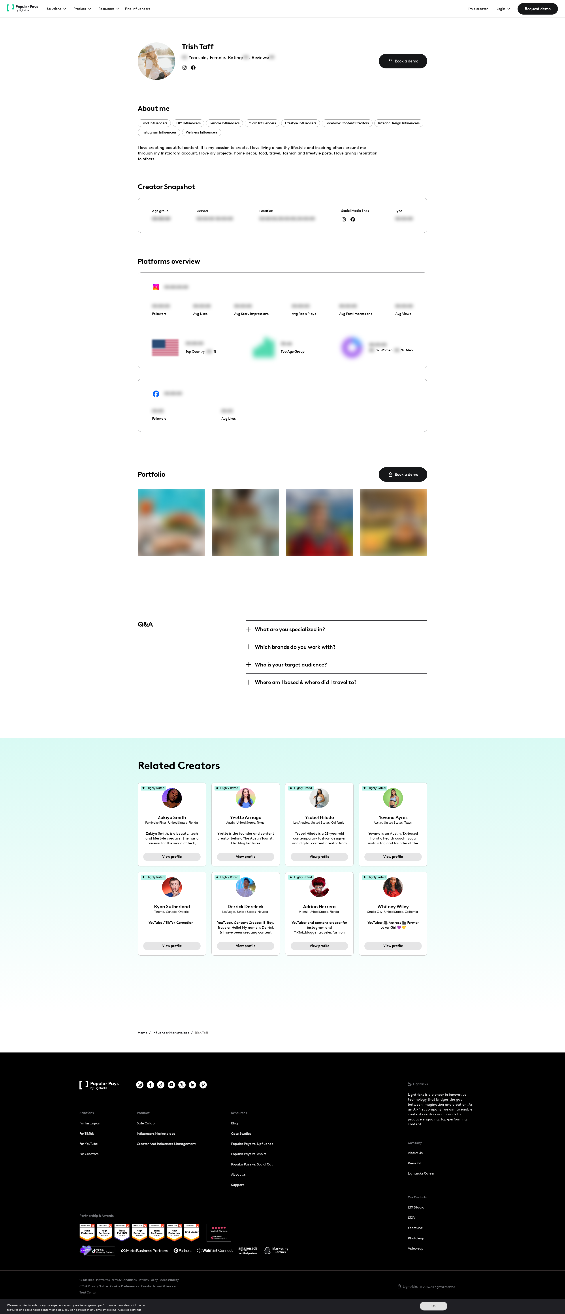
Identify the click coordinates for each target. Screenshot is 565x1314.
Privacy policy (148, 1280)
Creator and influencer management (166, 1144)
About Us (238, 1174)
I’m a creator (478, 9)
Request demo (538, 8)
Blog (234, 1123)
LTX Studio (416, 1207)
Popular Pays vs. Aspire (249, 1154)
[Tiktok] (160, 1085)
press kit (414, 1163)
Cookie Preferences (124, 1286)
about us (415, 1153)
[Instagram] (139, 1085)
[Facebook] (150, 1085)
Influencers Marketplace (156, 1133)
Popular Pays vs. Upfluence (252, 1144)
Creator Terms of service (158, 1286)
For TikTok (86, 1133)
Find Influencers (137, 9)
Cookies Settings (129, 1309)
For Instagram (90, 1123)
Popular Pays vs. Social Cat (252, 1164)
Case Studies (241, 1133)
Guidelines (86, 1280)
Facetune (415, 1228)
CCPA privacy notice (93, 1286)
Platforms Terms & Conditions (116, 1280)
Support (237, 1185)
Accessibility (169, 1280)
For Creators (88, 1154)
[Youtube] (171, 1085)
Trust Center (87, 1292)
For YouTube (88, 1144)
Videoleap (416, 1248)
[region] (282, 1306)
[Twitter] (182, 1085)
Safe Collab (146, 1123)
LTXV (411, 1218)
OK (433, 1306)
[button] (56, 9)
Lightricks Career (421, 1173)
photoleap (416, 1238)
